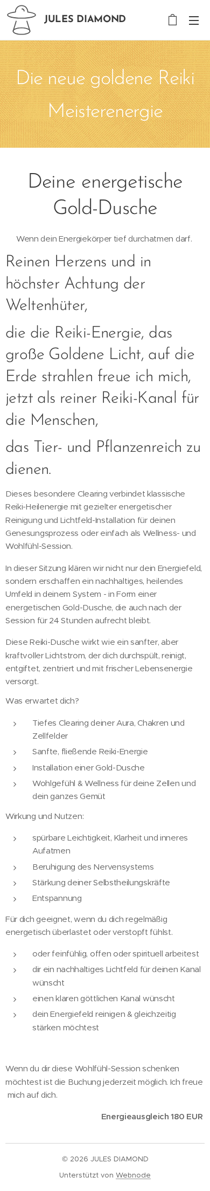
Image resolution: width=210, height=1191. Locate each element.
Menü (194, 20)
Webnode (133, 1175)
